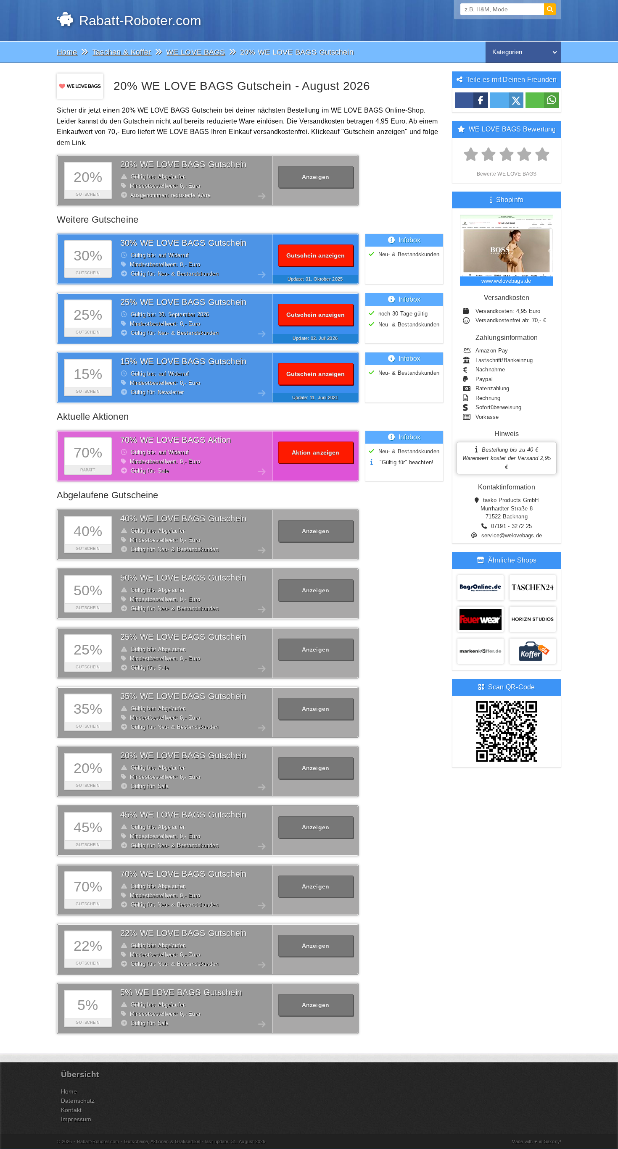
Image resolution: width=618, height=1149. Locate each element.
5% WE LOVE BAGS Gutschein (181, 992)
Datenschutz (78, 1100)
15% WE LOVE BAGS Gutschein (183, 361)
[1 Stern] (471, 155)
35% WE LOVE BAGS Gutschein (183, 696)
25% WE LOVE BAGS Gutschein (183, 302)
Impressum (76, 1119)
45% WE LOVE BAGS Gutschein (183, 814)
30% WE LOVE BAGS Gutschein (183, 242)
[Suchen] (550, 9)
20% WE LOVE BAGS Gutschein (183, 164)
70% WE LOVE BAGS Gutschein (183, 873)
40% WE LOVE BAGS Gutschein (183, 518)
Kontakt (71, 1110)
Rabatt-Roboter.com (138, 20)
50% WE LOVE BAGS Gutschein (183, 577)
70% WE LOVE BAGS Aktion (175, 439)
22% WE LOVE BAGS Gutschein (183, 933)
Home (69, 1091)
